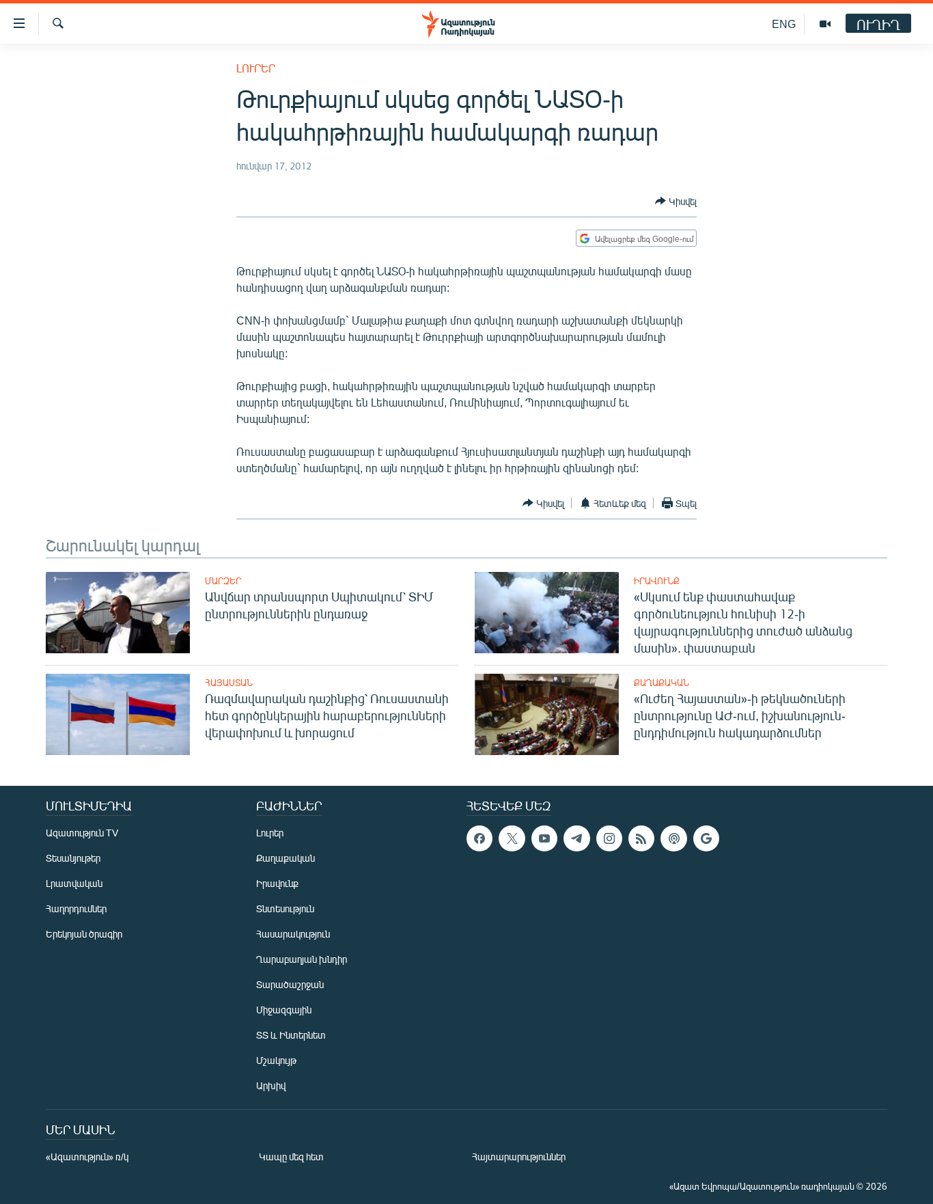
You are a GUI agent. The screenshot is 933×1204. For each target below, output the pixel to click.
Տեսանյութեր (73, 858)
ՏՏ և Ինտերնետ (291, 1035)
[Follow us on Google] (706, 838)
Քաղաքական (661, 682)
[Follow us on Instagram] (609, 838)
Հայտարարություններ (519, 1156)
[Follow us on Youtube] (544, 838)
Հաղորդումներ (76, 908)
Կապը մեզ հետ (291, 1156)
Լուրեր (255, 67)
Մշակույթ (276, 1060)
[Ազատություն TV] (825, 24)
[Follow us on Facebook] (479, 838)
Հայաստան (229, 682)
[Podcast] (673, 838)
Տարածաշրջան (290, 984)
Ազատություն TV (82, 832)
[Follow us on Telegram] (576, 838)
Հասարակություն (293, 934)
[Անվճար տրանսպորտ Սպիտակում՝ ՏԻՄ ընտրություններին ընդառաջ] (118, 612)
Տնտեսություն (285, 908)
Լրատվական (74, 883)
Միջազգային (283, 1009)
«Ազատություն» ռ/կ (87, 1156)
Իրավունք (657, 580)
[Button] (676, 201)
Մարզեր (223, 580)
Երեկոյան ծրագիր (84, 934)
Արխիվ (271, 1085)
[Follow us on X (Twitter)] (512, 838)
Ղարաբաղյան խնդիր (301, 959)
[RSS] (641, 838)
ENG (784, 23)
